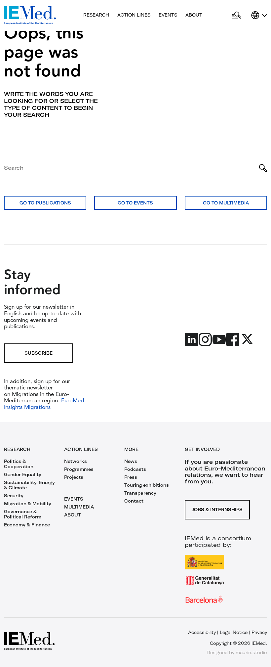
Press (130, 477)
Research (96, 15)
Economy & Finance (27, 524)
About (193, 15)
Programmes (79, 469)
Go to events (135, 202)
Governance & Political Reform (22, 514)
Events (168, 15)
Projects (73, 477)
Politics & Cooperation (18, 464)
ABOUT (72, 514)
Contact (133, 501)
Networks (75, 461)
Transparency (140, 493)
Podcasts (135, 469)
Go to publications (45, 202)
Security (13, 495)
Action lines (133, 15)
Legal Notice (234, 632)
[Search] (263, 168)
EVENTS (73, 499)
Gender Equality (22, 474)
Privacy (259, 632)
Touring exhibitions (146, 485)
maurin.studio (251, 652)
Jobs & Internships (217, 509)
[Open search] (236, 16)
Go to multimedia (226, 202)
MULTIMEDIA (79, 507)
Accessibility (202, 632)
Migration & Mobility (27, 503)
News (130, 461)
